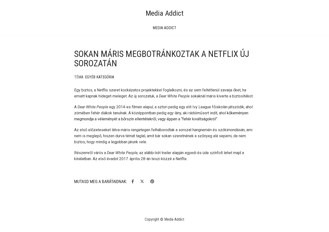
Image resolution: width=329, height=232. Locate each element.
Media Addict (165, 13)
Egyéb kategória (99, 77)
